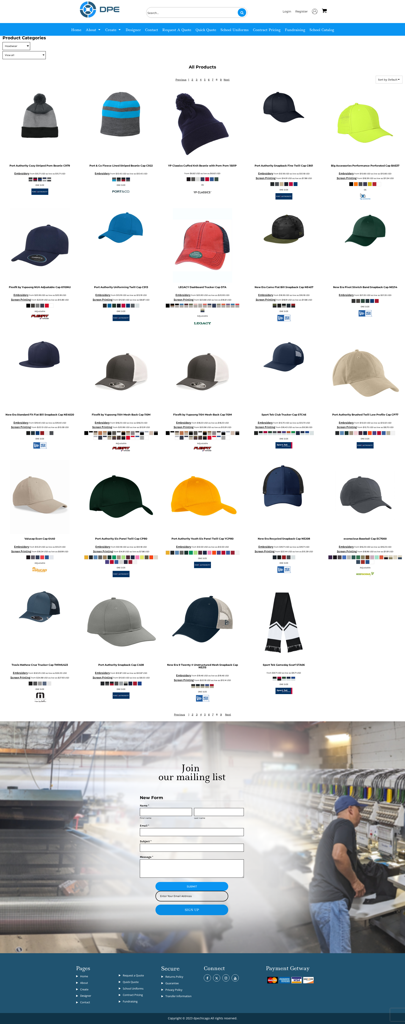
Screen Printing (266, 178)
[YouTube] (235, 978)
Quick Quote (131, 982)
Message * (146, 857)
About (84, 983)
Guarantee (172, 983)
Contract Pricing (133, 995)
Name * (144, 805)
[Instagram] (226, 978)
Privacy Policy (173, 990)
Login (287, 11)
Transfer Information (178, 996)
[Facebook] (207, 978)
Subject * (145, 841)
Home (84, 976)
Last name (199, 818)
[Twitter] (216, 978)
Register (301, 11)
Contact (85, 1002)
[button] (93, 29)
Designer (85, 996)
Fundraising (130, 1001)
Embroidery (21, 173)
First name (145, 818)
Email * (144, 825)
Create (84, 989)
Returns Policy (174, 977)
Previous (181, 79)
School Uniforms (133, 988)
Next (227, 79)
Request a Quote (133, 975)
